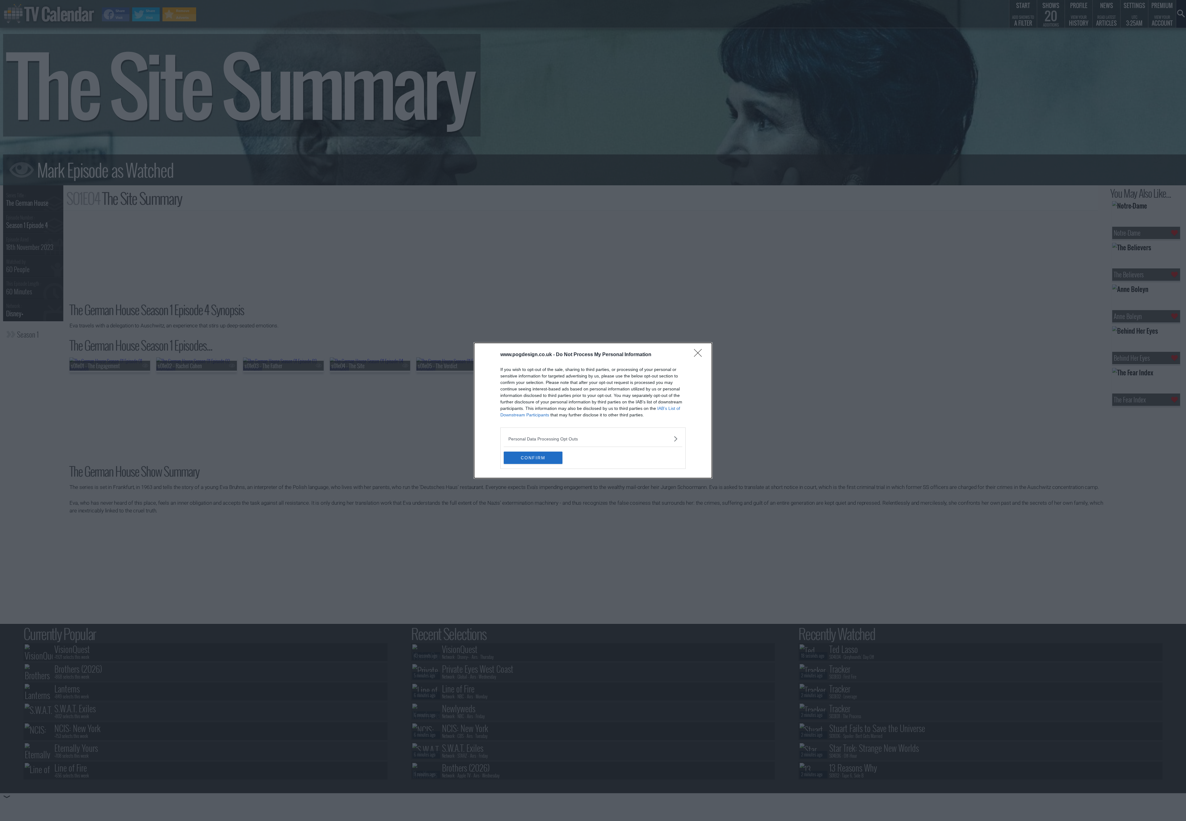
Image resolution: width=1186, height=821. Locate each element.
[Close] (700, 355)
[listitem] (593, 439)
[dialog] (593, 410)
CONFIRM (533, 457)
